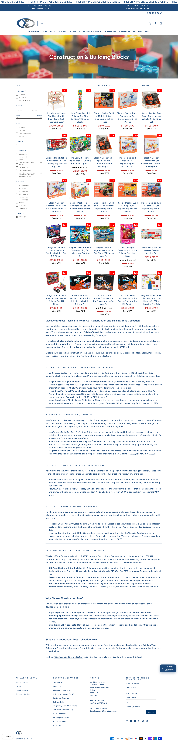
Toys (44, 31)
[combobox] (95, 23)
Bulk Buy (137, 31)
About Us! (57, 686)
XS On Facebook (60, 721)
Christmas (124, 31)
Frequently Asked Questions (65, 706)
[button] (80, 167)
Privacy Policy (22, 682)
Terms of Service (23, 694)
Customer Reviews (61, 698)
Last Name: (132, 693)
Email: (129, 703)
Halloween (110, 31)
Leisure (72, 31)
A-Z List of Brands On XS (63, 694)
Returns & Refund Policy (63, 710)
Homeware (33, 31)
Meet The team (59, 714)
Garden (62, 31)
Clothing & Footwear (90, 31)
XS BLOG (57, 725)
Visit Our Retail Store (62, 690)
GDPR (18, 686)
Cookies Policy (22, 690)
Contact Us (58, 682)
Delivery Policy (59, 702)
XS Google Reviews (61, 718)
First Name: (132, 683)
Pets (52, 31)
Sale (147, 31)
